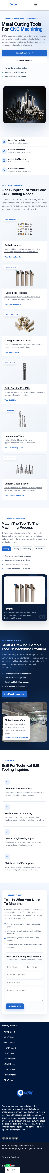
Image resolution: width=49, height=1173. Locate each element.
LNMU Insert (10, 1059)
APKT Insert (9, 1032)
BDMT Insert (9, 1042)
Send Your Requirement (14, 694)
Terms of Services (10, 1157)
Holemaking (40, 549)
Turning (6, 549)
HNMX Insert (10, 1048)
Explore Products (23, 53)
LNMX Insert (9, 1064)
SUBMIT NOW (14, 1006)
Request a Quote (24, 60)
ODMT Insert (10, 1069)
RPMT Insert (9, 1080)
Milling (16, 549)
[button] (35, 4)
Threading (27, 549)
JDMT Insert (9, 1053)
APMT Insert (9, 1037)
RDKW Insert (10, 1075)
